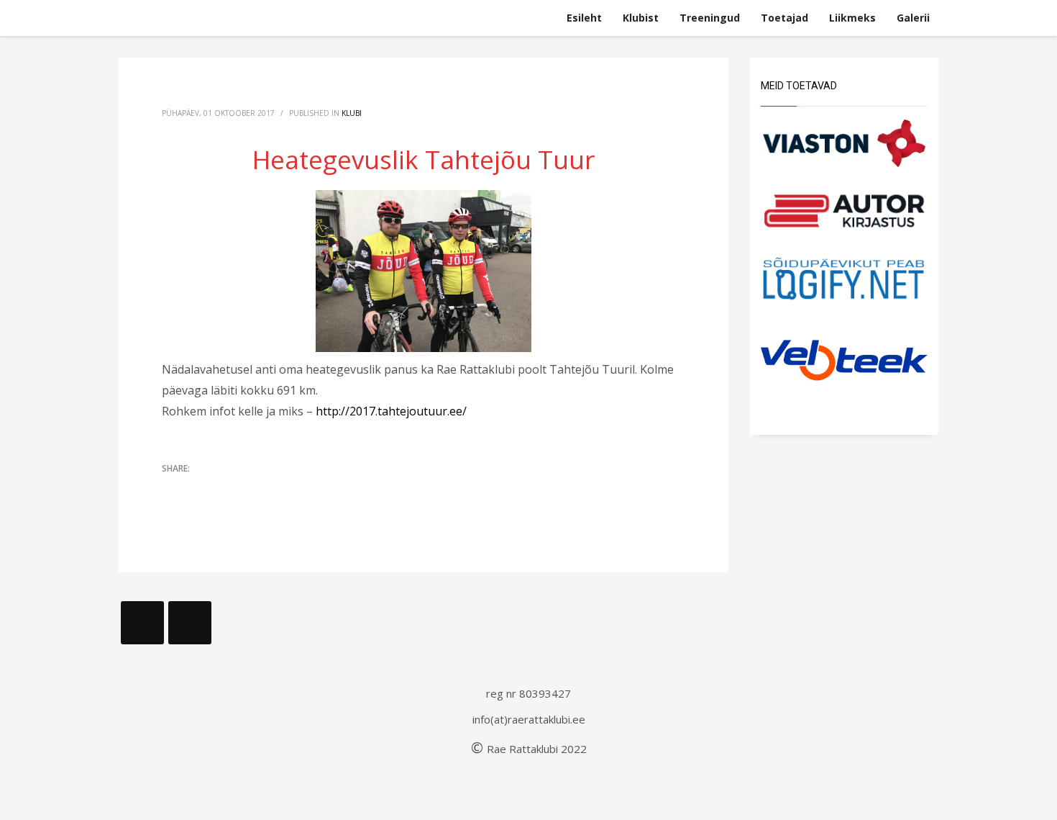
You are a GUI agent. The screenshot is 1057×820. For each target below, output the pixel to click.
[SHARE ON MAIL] (273, 489)
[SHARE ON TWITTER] (172, 489)
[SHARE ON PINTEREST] (248, 489)
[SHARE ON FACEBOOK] (198, 489)
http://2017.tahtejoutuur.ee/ (391, 411)
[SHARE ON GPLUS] (223, 489)
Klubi (352, 113)
